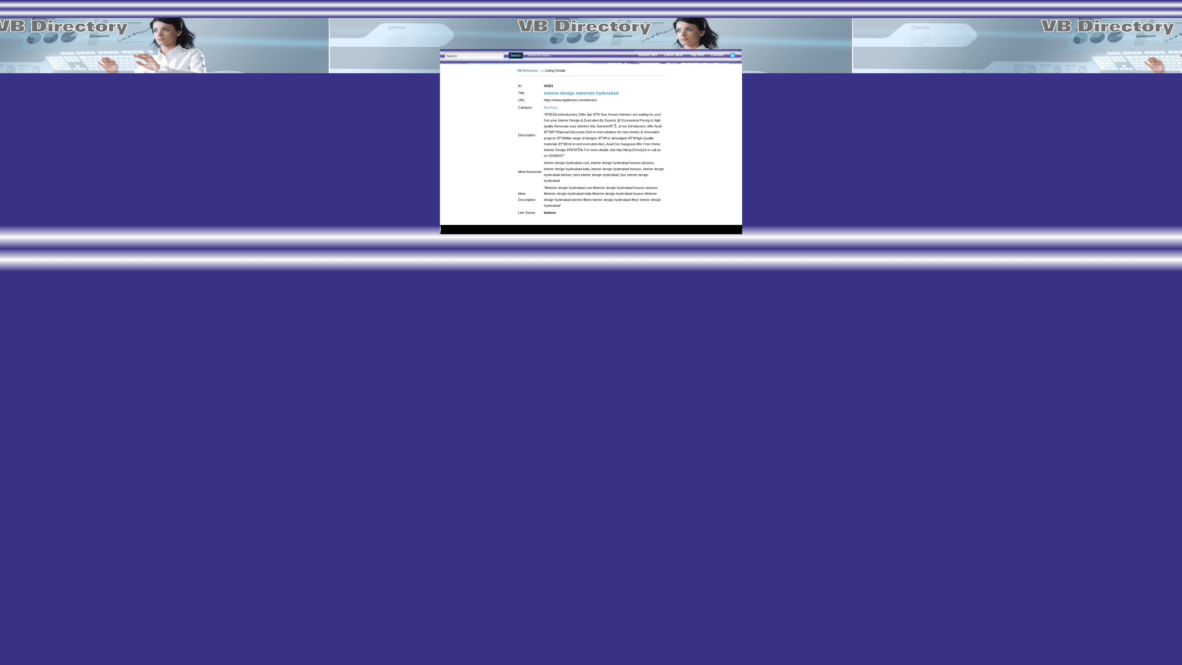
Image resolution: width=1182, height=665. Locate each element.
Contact (717, 55)
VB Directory (527, 70)
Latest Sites (673, 55)
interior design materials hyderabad (581, 92)
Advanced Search (539, 55)
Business (551, 107)
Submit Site (647, 55)
